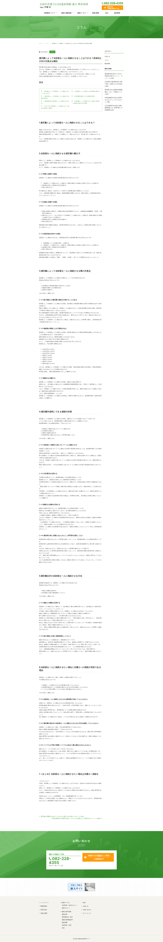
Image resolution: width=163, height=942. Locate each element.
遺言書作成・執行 (67, 917)
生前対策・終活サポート (69, 905)
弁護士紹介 (43, 910)
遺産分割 (64, 914)
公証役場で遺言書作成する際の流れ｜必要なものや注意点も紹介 (113, 84)
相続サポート (66, 908)
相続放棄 (64, 922)
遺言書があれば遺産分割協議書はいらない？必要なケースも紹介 (113, 92)
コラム (47, 43)
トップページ (44, 902)
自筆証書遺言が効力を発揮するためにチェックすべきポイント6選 (113, 100)
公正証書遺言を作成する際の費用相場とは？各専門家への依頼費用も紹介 (113, 108)
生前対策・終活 (66, 925)
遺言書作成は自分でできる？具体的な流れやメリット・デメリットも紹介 (113, 76)
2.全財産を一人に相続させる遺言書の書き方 (87, 91)
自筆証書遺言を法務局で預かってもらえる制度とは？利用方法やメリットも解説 (76, 818)
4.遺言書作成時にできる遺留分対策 (84, 96)
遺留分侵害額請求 (67, 920)
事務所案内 (43, 906)
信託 (63, 928)
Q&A (106, 13)
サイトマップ (87, 913)
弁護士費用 (95, 13)
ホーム (40, 43)
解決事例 (117, 13)
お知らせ (107, 56)
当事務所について (49, 13)
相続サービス (81, 13)
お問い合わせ (87, 910)
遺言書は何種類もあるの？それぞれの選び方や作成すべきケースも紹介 (62, 816)
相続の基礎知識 (66, 13)
